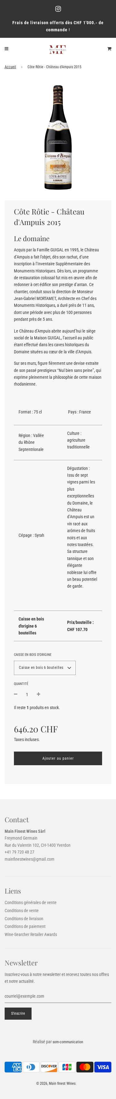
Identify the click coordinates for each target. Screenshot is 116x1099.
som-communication (68, 1042)
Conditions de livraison (24, 918)
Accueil (10, 67)
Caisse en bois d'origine (32, 655)
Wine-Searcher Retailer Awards (31, 934)
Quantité (21, 684)
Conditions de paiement (25, 926)
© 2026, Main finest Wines (55, 1083)
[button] (45, 668)
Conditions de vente (22, 910)
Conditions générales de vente (31, 902)
